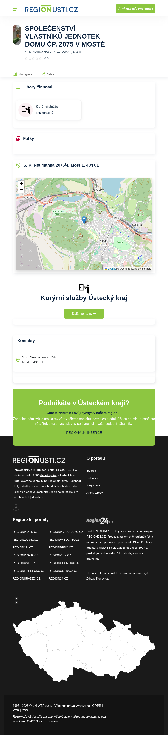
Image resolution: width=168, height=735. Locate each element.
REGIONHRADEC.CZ (27, 578)
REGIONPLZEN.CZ (25, 531)
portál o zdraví (119, 573)
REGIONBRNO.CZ (61, 547)
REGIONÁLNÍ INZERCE (84, 432)
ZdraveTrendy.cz (97, 578)
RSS (89, 500)
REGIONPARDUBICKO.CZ (66, 531)
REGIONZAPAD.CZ (25, 539)
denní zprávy (48, 475)
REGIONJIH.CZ (23, 547)
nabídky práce (29, 486)
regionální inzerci (62, 491)
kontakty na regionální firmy (50, 480)
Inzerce (91, 470)
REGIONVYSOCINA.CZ (64, 539)
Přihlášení (92, 478)
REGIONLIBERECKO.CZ (29, 570)
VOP (16, 710)
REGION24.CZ (58, 578)
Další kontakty (82, 313)
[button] (84, 220)
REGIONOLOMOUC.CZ (64, 563)
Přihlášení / (129, 8)
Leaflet (111, 268)
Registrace (145, 8)
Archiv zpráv (94, 492)
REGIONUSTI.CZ (24, 563)
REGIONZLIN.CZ (60, 555)
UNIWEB (137, 542)
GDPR (96, 705)
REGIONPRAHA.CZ (25, 555)
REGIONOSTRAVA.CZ (63, 570)
